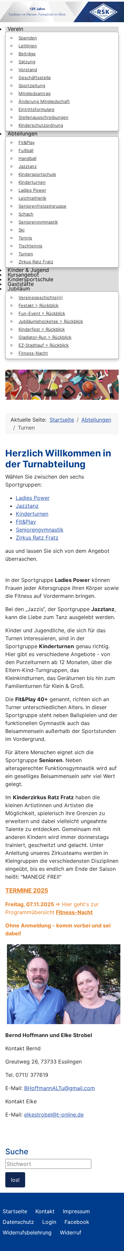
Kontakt (45, 1211)
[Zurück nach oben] (112, 1239)
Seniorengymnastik (39, 529)
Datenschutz (18, 1222)
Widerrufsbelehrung (27, 1232)
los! (15, 1179)
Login (49, 1222)
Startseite (15, 1211)
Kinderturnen (32, 513)
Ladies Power (33, 498)
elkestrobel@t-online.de (54, 1114)
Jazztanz (27, 505)
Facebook (76, 1222)
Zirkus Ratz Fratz (37, 537)
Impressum (76, 1211)
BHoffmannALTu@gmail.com (59, 1088)
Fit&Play (26, 521)
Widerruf (70, 1232)
